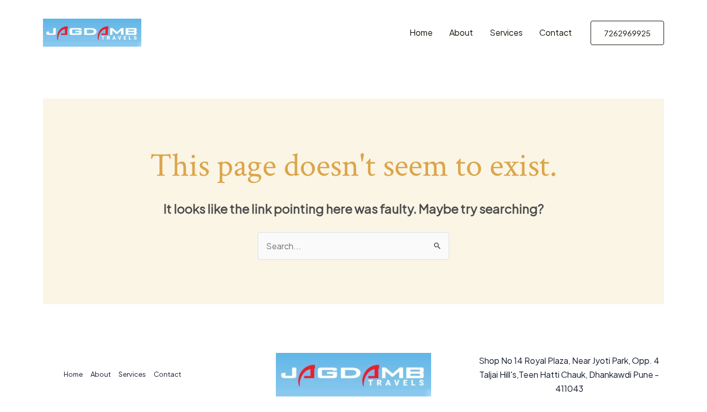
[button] (627, 33)
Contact (555, 32)
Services (506, 32)
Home (421, 32)
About (461, 32)
